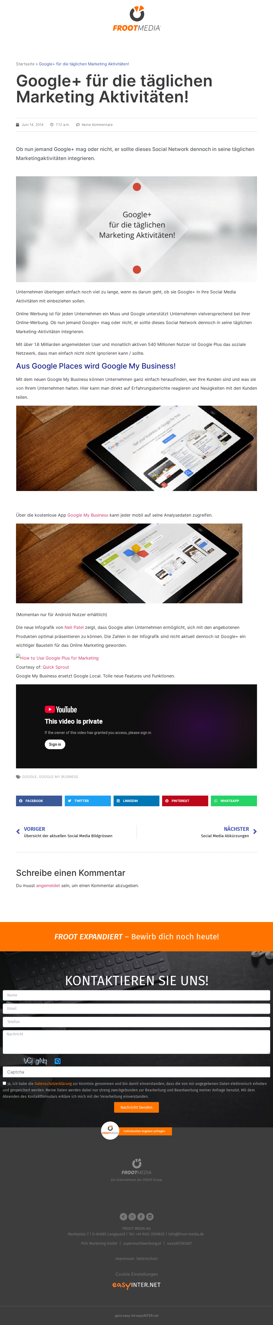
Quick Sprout (56, 667)
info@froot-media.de (186, 1234)
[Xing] (123, 1216)
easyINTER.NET (179, 1243)
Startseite (25, 63)
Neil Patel (74, 627)
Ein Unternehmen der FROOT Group (136, 1180)
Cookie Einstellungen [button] (136, 1274)
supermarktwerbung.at (142, 1243)
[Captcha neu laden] (58, 1061)
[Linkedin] (150, 1216)
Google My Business (87, 515)
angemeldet (48, 885)
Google (29, 777)
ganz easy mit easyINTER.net (136, 1316)
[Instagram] (132, 1216)
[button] (39, 801)
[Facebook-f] (141, 1216)
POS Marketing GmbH (99, 1243)
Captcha (11, 1062)
